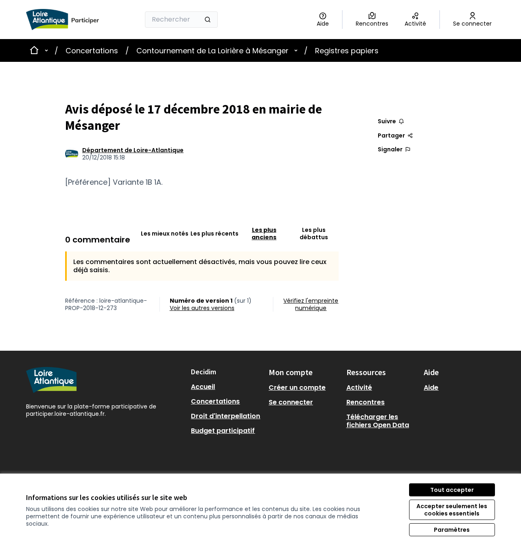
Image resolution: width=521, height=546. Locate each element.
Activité (359, 387)
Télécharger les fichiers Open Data (377, 421)
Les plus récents (214, 233)
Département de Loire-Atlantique (133, 150)
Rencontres (365, 402)
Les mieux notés (164, 233)
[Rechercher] (207, 19)
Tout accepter (452, 490)
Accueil (203, 386)
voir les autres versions (202, 308)
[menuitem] (226, 387)
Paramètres (452, 530)
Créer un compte (297, 387)
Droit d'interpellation (225, 416)
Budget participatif (223, 430)
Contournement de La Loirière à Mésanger (212, 51)
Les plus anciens (264, 233)
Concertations (92, 51)
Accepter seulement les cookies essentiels (451, 510)
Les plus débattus (314, 233)
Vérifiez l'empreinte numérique (310, 304)
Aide (431, 387)
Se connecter (291, 402)
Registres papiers (347, 51)
